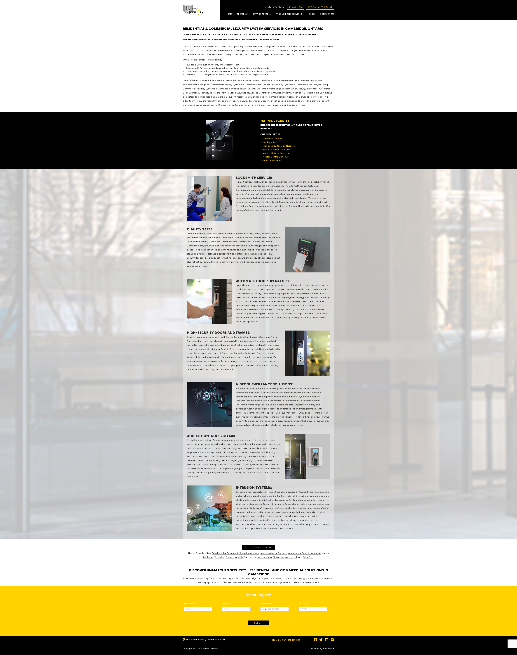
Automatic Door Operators (276, 153)
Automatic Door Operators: (263, 281)
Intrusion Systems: (254, 487)
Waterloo (219, 557)
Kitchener (208, 557)
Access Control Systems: (211, 436)
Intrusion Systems (272, 160)
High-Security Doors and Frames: (218, 332)
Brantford (308, 557)
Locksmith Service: (254, 177)
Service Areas (261, 14)
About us (242, 14)
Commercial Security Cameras (304, 553)
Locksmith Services (272, 138)
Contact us (327, 14)
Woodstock (291, 557)
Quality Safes (269, 142)
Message (303, 603)
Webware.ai (328, 648)
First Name (190, 603)
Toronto (230, 557)
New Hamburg (264, 557)
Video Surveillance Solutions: (264, 384)
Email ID (226, 603)
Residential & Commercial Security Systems (235, 553)
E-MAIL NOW (295, 7)
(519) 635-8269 (275, 6)
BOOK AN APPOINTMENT (320, 7)
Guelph (239, 557)
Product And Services (289, 14)
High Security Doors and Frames (279, 145)
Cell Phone (267, 603)
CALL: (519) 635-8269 (258, 547)
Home (229, 14)
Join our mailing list (287, 640)
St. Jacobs (278, 557)
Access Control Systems (275, 156)
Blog (312, 14)
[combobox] (264, 609)
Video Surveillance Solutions (277, 149)
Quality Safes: (200, 229)
